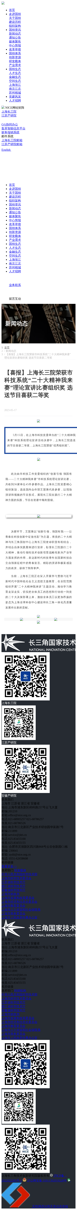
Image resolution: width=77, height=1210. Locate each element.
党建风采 (15, 96)
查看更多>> (9, 866)
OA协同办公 (9, 124)
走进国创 (15, 14)
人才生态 (15, 73)
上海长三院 (8, 111)
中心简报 (15, 45)
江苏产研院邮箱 (11, 144)
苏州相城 (15, 92)
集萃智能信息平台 (13, 128)
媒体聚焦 (15, 41)
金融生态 (15, 76)
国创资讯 (15, 29)
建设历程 (15, 21)
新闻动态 (15, 33)
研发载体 (15, 61)
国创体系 (15, 53)
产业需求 (15, 65)
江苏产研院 (8, 115)
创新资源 (15, 57)
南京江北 (15, 88)
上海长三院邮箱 (11, 140)
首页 (12, 10)
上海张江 (15, 84)
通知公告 (15, 37)
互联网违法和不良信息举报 (50, 1206)
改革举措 (15, 49)
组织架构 (15, 25)
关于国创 (15, 17)
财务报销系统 (10, 132)
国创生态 (15, 69)
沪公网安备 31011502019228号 (47, 1180)
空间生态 (15, 80)
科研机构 (20, 990)
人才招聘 (15, 100)
